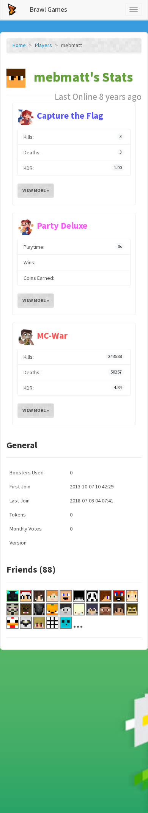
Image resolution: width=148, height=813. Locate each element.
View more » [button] (35, 190)
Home (19, 45)
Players (43, 45)
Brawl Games (48, 9)
